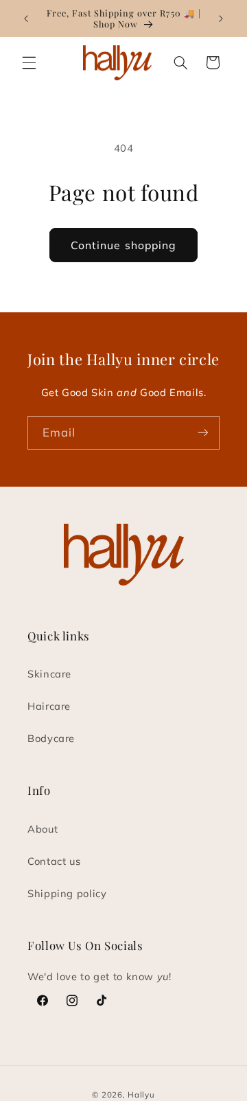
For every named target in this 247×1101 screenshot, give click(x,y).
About (42, 828)
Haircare (49, 705)
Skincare (49, 673)
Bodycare (51, 738)
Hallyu (141, 1094)
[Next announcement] (221, 18)
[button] (29, 62)
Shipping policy (66, 893)
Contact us (53, 861)
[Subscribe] (203, 433)
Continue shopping (123, 245)
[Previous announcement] (26, 18)
